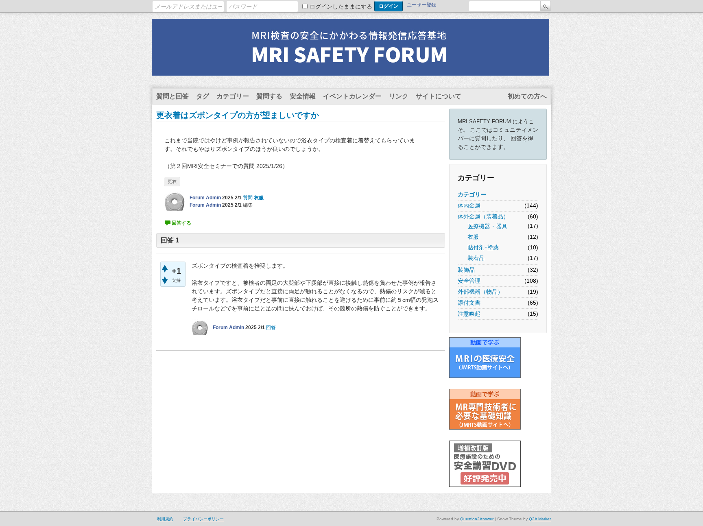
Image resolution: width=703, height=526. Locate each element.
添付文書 (469, 302)
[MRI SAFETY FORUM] (350, 70)
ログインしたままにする (341, 6)
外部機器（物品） (480, 291)
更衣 (172, 181)
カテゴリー (232, 96)
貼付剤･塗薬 (483, 247)
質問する (269, 96)
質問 (248, 198)
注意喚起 (469, 313)
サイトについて (438, 96)
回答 (271, 327)
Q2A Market (540, 519)
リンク (398, 96)
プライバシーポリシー (203, 519)
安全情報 (303, 96)
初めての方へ (527, 96)
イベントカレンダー (352, 96)
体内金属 (469, 205)
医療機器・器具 (487, 226)
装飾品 (466, 269)
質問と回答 (172, 96)
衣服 (473, 237)
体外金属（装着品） (483, 216)
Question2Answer (476, 519)
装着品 (476, 258)
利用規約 (165, 519)
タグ (202, 96)
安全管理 (469, 280)
